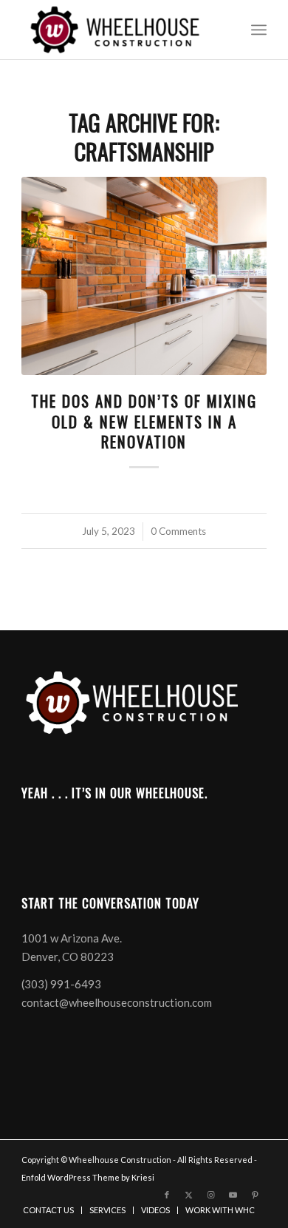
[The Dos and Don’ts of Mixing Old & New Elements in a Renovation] (144, 276)
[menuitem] (259, 29)
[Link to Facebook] (167, 1195)
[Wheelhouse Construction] (119, 29)
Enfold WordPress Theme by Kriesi (87, 1177)
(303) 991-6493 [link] (61, 984)
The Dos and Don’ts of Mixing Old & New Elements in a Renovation (144, 421)
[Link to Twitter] (189, 1195)
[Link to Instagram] (211, 1195)
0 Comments (178, 531)
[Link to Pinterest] (255, 1195)
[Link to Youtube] (233, 1195)
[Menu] (259, 29)
